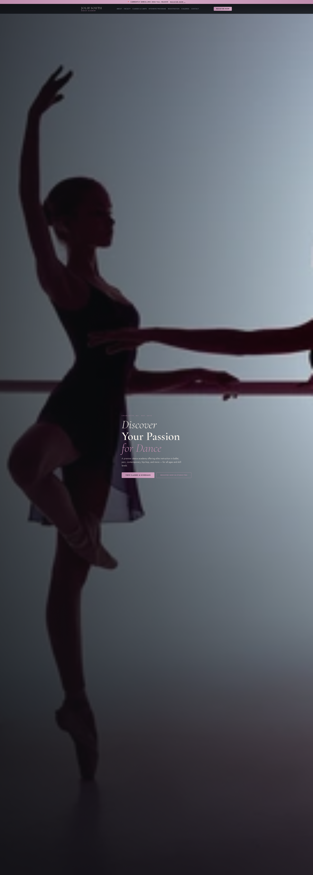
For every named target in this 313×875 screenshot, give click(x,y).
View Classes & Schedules (138, 475)
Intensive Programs (157, 9)
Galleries (185, 9)
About (119, 9)
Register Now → (178, 2)
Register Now (222, 9)
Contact (195, 9)
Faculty (127, 9)
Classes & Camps (139, 9)
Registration (173, 9)
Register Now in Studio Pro (173, 475)
